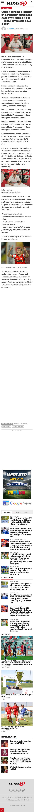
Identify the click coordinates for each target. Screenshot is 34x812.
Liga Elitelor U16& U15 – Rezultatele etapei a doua (17, 696)
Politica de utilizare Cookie (14, 800)
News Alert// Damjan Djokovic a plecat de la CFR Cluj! (20, 742)
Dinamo (16, 424)
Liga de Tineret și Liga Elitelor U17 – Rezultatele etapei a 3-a (13, 728)
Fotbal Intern (14, 581)
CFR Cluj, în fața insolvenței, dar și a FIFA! (21, 768)
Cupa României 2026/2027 (17, 606)
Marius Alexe (6, 426)
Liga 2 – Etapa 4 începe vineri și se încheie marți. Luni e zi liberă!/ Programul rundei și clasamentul (21, 571)
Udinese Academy (18, 426)
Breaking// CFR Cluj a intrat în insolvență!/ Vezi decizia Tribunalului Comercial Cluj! (20, 751)
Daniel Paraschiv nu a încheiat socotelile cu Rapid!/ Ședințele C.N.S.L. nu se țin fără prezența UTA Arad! (20, 761)
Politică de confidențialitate (23, 797)
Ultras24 (11, 29)
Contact (26, 800)
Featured (24, 424)
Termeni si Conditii (7, 797)
